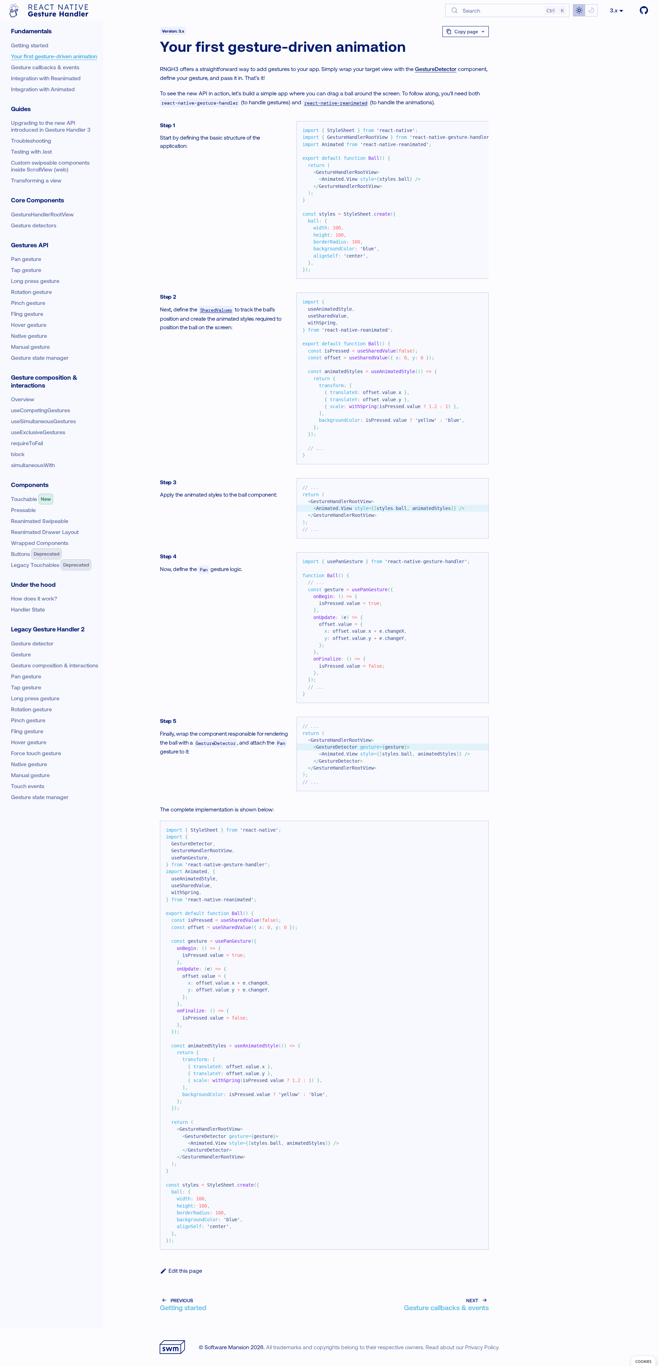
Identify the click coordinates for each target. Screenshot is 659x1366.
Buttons (20, 553)
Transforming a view (36, 180)
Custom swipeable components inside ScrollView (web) (51, 166)
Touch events (27, 786)
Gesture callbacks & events (45, 67)
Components (30, 484)
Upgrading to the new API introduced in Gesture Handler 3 (51, 126)
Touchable (24, 499)
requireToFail (27, 443)
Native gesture (29, 335)
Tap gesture (26, 269)
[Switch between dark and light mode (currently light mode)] (585, 10)
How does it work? (34, 598)
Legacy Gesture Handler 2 (47, 629)
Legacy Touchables (35, 564)
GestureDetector (435, 69)
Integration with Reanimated (46, 78)
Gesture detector (32, 643)
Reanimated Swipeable (39, 521)
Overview (22, 399)
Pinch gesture (28, 302)
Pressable (23, 510)
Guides (21, 108)
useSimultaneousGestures (43, 421)
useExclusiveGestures (38, 432)
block (18, 454)
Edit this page (185, 1270)
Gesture (21, 654)
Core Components (37, 200)
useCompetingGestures (40, 410)
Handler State (28, 609)
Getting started (29, 45)
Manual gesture (30, 346)
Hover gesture (28, 324)
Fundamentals (31, 31)
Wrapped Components (39, 542)
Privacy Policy (481, 1347)
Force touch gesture (36, 753)
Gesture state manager (40, 357)
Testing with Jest (31, 151)
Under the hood (33, 584)
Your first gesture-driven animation (54, 56)
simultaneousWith (33, 465)
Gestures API (29, 245)
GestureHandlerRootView (42, 214)
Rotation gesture (31, 291)
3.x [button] (613, 10)
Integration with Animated (43, 89)
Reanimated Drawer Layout (45, 531)
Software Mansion (227, 1347)
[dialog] (643, 1361)
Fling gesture (27, 313)
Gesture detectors (33, 225)
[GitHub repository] (644, 10)
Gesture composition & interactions (45, 381)
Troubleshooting (31, 140)
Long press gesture (35, 280)
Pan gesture (26, 259)
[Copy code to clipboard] (480, 301)
